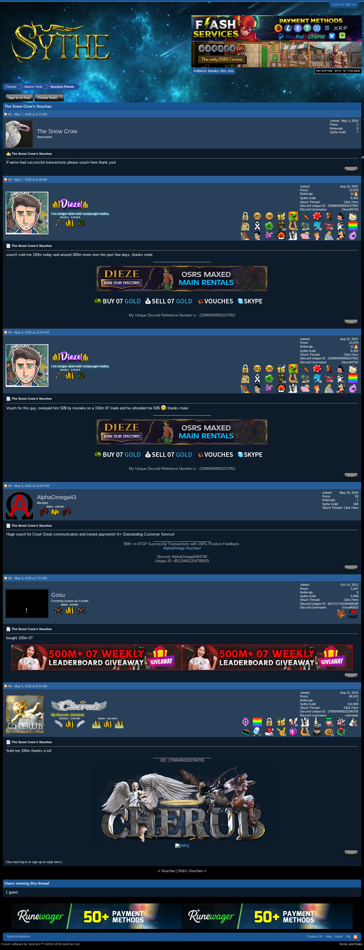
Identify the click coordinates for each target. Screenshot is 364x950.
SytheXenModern (18, 936)
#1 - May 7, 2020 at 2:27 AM (27, 114)
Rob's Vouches (191, 871)
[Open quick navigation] (358, 86)
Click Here (351, 202)
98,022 (353, 696)
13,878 (353, 190)
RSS (355, 937)
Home (338, 936)
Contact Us (314, 936)
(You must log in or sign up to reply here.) (34, 862)
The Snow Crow (57, 131)
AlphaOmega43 (56, 497)
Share (351, 169)
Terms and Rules (351, 944)
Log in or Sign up (343, 4)
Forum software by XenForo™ (40, 944)
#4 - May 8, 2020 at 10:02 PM (28, 486)
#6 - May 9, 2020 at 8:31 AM (27, 686)
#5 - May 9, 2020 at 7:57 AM (27, 578)
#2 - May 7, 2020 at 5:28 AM (27, 179)
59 (356, 496)
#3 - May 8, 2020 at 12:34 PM (28, 332)
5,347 (354, 588)
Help (328, 936)
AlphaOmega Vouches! (182, 548)
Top (348, 936)
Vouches (168, 871)
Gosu (58, 595)
